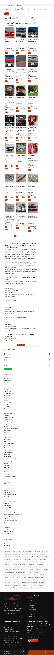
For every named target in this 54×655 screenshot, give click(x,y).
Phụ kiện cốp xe (8, 450)
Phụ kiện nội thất (9, 448)
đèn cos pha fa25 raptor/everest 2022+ (33, 98)
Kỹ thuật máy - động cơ (10, 512)
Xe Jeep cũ (24, 569)
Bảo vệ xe (6, 389)
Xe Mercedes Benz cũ (10, 577)
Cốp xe (6, 490)
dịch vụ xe (33, 628)
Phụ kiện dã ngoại (9, 443)
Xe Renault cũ (15, 582)
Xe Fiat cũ (35, 559)
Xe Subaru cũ (42, 582)
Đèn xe (6, 408)
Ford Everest (32, 613)
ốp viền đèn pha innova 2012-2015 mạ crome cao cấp (9, 216)
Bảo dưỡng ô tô (8, 507)
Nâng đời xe (7, 527)
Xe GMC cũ (34, 562)
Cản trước (6, 406)
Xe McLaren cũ (44, 574)
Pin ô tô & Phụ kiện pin (10, 476)
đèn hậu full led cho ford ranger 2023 (9, 68)
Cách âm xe (7, 486)
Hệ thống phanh (8, 419)
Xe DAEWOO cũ (36, 556)
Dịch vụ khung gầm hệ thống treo (13, 514)
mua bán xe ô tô (41, 621)
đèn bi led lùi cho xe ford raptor (21, 128)
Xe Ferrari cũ (28, 559)
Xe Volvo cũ (26, 587)
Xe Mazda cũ (35, 574)
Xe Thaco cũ (32, 585)
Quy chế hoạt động (8, 627)
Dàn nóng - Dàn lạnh (9, 413)
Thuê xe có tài (7, 545)
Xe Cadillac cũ (8, 556)
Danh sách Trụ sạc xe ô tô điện (11, 642)
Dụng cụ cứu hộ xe (9, 398)
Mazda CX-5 (32, 614)
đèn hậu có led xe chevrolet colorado (32, 128)
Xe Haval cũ (42, 562)
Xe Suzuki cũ (17, 585)
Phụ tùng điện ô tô (9, 474)
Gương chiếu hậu (8, 417)
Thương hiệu (7, 363)
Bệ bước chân (7, 385)
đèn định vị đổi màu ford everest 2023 (33, 40)
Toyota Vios (31, 605)
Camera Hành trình (9, 393)
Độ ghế (6, 499)
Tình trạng (7, 357)
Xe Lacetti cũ (45, 569)
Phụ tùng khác (8, 452)
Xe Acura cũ (7, 551)
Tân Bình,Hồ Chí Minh (9, 44)
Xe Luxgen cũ (8, 574)
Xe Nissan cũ (15, 580)
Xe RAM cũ (7, 582)
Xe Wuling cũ (34, 587)
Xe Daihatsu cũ (45, 556)
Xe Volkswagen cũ (17, 587)
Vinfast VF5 (31, 602)
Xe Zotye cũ (43, 587)
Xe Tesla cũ (24, 585)
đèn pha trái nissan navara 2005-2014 (20, 156)
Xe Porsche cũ (45, 580)
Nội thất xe (7, 492)
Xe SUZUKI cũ (8, 585)
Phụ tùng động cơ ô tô (10, 461)
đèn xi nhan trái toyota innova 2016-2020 (9, 186)
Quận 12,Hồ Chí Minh (31, 131)
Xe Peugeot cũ (36, 580)
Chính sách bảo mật (9, 629)
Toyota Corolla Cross (34, 611)
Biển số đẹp (7, 471)
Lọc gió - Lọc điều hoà (9, 424)
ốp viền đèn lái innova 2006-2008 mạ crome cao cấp (32, 186)
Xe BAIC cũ (44, 551)
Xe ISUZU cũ (42, 567)
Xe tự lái (6, 543)
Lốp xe (6, 426)
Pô (5, 441)
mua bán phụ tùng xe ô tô (38, 623)
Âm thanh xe (7, 380)
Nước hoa (6, 432)
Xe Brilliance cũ (26, 554)
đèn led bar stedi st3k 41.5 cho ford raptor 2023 (9, 99)
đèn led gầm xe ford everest (9, 128)
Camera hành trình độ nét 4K (11, 647)
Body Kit (6, 382)
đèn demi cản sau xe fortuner (9, 40)
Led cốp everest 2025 (20, 98)
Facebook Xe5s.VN (11, 613)
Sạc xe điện (7, 454)
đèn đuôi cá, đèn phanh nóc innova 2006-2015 (20, 186)
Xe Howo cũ (40, 564)
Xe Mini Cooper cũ (28, 577)
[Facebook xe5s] (45, 652)
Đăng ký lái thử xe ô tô (33, 635)
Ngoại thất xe (7, 437)
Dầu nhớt (6, 465)
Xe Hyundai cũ (8, 567)
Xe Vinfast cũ (8, 587)
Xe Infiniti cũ (26, 567)
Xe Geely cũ (18, 562)
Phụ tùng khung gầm (9, 445)
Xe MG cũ (19, 577)
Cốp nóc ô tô (7, 411)
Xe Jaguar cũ (16, 569)
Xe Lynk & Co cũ (17, 574)
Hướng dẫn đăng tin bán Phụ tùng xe (13, 638)
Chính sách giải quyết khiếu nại (11, 631)
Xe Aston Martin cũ (27, 551)
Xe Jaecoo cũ (8, 569)
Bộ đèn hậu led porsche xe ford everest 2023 (20, 69)
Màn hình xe (7, 430)
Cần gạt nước (7, 402)
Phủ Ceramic (7, 505)
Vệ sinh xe (6, 469)
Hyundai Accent (33, 603)
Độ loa (5, 522)
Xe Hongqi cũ (23, 564)
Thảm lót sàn (7, 456)
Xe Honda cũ (15, 564)
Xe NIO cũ (7, 580)
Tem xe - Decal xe (8, 531)
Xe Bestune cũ (16, 554)
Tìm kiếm (7, 14)
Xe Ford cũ (43, 559)
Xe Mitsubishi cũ (39, 577)
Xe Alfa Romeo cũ (16, 551)
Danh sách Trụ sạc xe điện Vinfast (12, 644)
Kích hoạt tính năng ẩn (10, 494)
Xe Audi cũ (37, 551)
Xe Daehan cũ (26, 556)
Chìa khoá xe (7, 391)
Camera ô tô (7, 395)
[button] (18, 9)
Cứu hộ (6, 518)
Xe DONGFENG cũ (18, 559)
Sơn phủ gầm (7, 516)
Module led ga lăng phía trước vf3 (21, 40)
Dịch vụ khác (7, 533)
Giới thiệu (6, 626)
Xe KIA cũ (31, 569)
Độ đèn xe (6, 503)
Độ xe (5, 525)
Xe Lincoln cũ (37, 572)
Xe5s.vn (13, 651)
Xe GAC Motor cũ (9, 562)
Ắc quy (6, 378)
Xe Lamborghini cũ (9, 572)
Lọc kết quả (8, 369)
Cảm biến (6, 400)
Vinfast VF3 (31, 600)
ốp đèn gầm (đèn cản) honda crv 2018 (9, 156)
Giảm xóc (6, 415)
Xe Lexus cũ (29, 572)
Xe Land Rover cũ (20, 572)
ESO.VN (12, 653)
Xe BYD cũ (43, 554)
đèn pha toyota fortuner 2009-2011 (20, 215)
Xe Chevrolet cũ (17, 556)
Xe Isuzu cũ (34, 567)
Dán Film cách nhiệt (9, 488)
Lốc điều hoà (7, 421)
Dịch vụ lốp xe (7, 496)
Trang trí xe (7, 439)
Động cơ (6, 463)
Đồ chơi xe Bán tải (9, 467)
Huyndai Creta (32, 609)
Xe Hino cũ (7, 564)
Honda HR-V (32, 616)
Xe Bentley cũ (8, 554)
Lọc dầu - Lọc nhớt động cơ (11, 428)
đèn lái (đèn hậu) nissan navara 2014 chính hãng (32, 157)
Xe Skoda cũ (34, 582)
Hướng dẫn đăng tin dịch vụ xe (11, 640)
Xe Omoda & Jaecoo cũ (25, 580)
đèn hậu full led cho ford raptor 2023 (33, 68)
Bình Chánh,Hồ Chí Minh (32, 44)
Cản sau (6, 404)
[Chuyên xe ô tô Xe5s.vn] (12, 598)
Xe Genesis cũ (26, 562)
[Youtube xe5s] (48, 652)
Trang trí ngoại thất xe (10, 501)
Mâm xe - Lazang (8, 435)
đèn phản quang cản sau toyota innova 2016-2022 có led (32, 217)
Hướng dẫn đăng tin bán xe (11, 636)
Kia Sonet (31, 607)
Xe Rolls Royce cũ (25, 582)
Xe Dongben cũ (8, 559)
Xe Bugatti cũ (35, 554)
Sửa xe (6, 529)
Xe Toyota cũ (40, 585)
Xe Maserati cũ (26, 574)
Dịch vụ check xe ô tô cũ (10, 520)
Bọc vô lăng (7, 387)
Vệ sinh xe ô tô (8, 509)
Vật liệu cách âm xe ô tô (10, 458)
